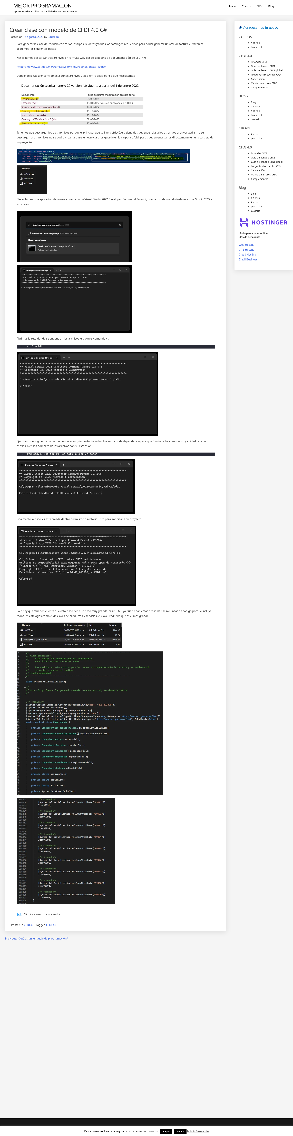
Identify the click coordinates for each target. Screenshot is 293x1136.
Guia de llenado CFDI (263, 66)
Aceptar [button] (166, 1131)
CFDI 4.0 (29, 925)
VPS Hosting (246, 249)
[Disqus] (115, 987)
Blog (271, 6)
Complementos (259, 87)
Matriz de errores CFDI (264, 83)
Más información (198, 1131)
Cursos (246, 6)
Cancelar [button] (180, 1131)
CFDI (259, 6)
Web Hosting (246, 244)
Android (255, 42)
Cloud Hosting (247, 254)
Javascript (256, 47)
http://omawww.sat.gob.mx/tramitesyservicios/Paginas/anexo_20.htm (61, 67)
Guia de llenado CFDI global (267, 70)
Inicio (232, 6)
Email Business (248, 259)
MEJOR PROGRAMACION (42, 5)
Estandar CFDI (259, 61)
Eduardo (53, 37)
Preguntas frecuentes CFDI (266, 74)
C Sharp (255, 106)
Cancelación (258, 79)
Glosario (255, 119)
